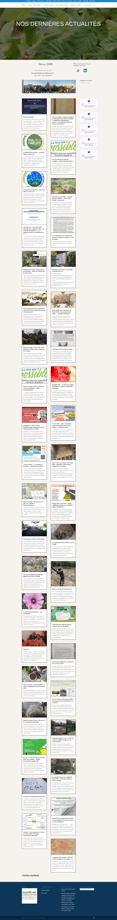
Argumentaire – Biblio (76, 5)
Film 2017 (70, 1)
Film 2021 (64, 1)
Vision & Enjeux (37, 5)
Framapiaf (34, 1)
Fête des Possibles (57, 1)
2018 (39, 75)
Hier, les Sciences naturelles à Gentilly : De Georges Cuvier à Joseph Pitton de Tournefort (63, 700)
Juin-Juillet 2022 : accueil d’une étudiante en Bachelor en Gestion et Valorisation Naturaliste (63, 386)
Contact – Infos (87, 5)
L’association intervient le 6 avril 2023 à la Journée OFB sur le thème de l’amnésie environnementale (34, 310)
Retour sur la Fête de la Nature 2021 (62, 589)
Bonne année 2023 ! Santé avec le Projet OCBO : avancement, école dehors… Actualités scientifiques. (61, 312)
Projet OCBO (85, 1)
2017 (36, 75)
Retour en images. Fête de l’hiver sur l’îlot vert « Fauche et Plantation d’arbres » (33, 503)
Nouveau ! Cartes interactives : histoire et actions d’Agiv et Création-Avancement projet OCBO (34, 833)
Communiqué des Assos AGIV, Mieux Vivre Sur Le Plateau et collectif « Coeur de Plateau (63, 237)
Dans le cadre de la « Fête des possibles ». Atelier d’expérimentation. (62, 160)
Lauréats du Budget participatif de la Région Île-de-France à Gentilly (33, 575)
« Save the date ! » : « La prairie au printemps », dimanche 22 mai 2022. (33, 465)
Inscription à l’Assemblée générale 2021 (34, 796)
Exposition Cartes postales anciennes (62, 349)
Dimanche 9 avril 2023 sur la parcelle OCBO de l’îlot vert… (62, 270)
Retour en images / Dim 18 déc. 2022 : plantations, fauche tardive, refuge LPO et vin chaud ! (34, 349)
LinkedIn (79, 1)
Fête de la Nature (40, 1)
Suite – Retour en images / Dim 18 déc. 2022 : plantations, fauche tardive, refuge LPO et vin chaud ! (63, 464)
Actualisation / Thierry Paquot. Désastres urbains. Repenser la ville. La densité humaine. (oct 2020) (33, 427)
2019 (43, 75)
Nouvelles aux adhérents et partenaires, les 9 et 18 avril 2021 (63, 662)
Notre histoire (92, 1)
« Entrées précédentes (30, 875)
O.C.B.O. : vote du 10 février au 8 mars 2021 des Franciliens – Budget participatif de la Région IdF (34, 759)
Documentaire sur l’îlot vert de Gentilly (33, 539)
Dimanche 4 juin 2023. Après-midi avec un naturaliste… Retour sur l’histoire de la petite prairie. (34, 271)
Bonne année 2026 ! (28, 117)
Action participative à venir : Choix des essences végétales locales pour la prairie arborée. (62, 739)
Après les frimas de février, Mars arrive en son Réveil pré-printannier (34, 721)
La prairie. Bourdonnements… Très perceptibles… (32, 613)
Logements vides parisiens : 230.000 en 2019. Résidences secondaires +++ (62, 858)
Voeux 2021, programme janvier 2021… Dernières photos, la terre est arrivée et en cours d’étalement (63, 820)
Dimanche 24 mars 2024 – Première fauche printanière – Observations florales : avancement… (62, 198)
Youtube (75, 1)
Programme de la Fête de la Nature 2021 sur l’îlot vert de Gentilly (61, 625)
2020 (50, 75)
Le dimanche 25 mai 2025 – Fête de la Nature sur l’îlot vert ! (33, 153)
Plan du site (44, 893)
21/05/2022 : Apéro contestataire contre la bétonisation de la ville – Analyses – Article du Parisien (62, 425)
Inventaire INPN (48, 1)
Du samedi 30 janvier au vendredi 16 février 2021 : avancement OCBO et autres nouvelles (62, 778)
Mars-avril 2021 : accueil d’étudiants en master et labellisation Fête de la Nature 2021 (34, 686)
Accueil (29, 5)
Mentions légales (45, 890)
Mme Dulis (26, 649)
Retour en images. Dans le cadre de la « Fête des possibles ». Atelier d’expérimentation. (33, 388)
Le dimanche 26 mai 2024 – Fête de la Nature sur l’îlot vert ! (34, 190)
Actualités (28, 1)
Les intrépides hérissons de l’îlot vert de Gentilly (63, 543)
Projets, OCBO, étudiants (62, 5)
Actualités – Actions (48, 5)
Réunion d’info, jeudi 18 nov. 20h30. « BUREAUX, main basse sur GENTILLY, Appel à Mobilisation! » (62, 505)
